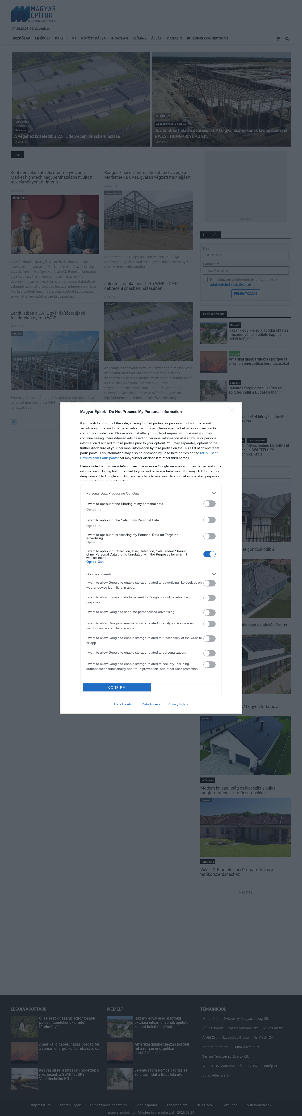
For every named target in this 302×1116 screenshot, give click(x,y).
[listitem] (151, 493)
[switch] (209, 503)
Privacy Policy (178, 704)
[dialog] (151, 558)
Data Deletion (124, 704)
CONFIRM (117, 687)
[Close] (232, 412)
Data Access (151, 704)
